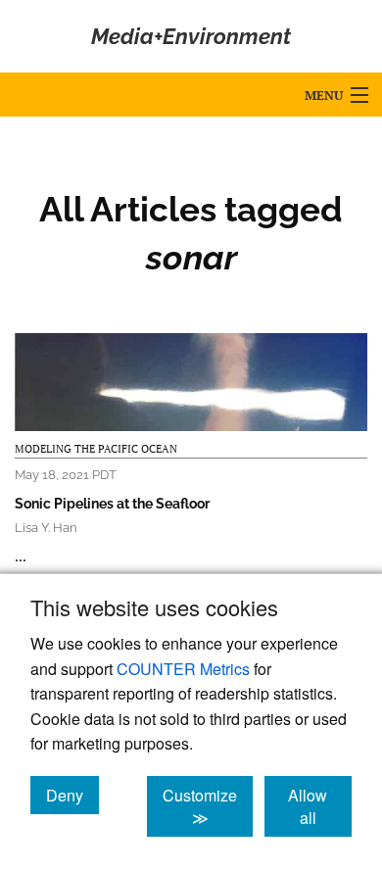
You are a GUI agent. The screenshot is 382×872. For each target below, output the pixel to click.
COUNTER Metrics (183, 668)
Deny (72, 794)
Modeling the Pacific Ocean (96, 449)
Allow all (320, 806)
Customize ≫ (208, 806)
